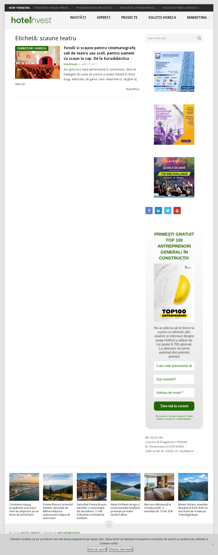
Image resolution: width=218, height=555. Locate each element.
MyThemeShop (68, 533)
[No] (213, 544)
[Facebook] (149, 210)
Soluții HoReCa (162, 18)
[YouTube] (177, 210)
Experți (103, 18)
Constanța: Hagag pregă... (51, 7)
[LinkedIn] (158, 210)
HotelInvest (70, 64)
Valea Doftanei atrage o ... (182, 7)
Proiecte (129, 18)
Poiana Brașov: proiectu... (95, 7)
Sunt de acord (97, 549)
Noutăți (78, 18)
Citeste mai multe (121, 549)
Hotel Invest (31, 20)
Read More (132, 89)
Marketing (197, 18)
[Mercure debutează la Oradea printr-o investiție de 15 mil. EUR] (159, 487)
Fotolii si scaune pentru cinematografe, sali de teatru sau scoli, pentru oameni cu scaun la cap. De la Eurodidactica (100, 53)
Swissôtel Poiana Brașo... (138, 7)
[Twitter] (167, 210)
